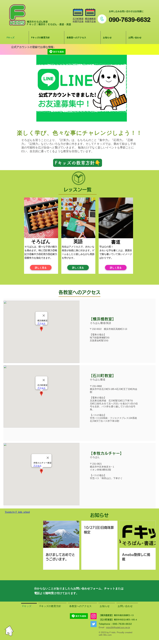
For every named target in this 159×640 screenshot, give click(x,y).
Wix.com (107, 635)
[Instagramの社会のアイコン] (94, 616)
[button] (81, 88)
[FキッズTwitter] (94, 624)
